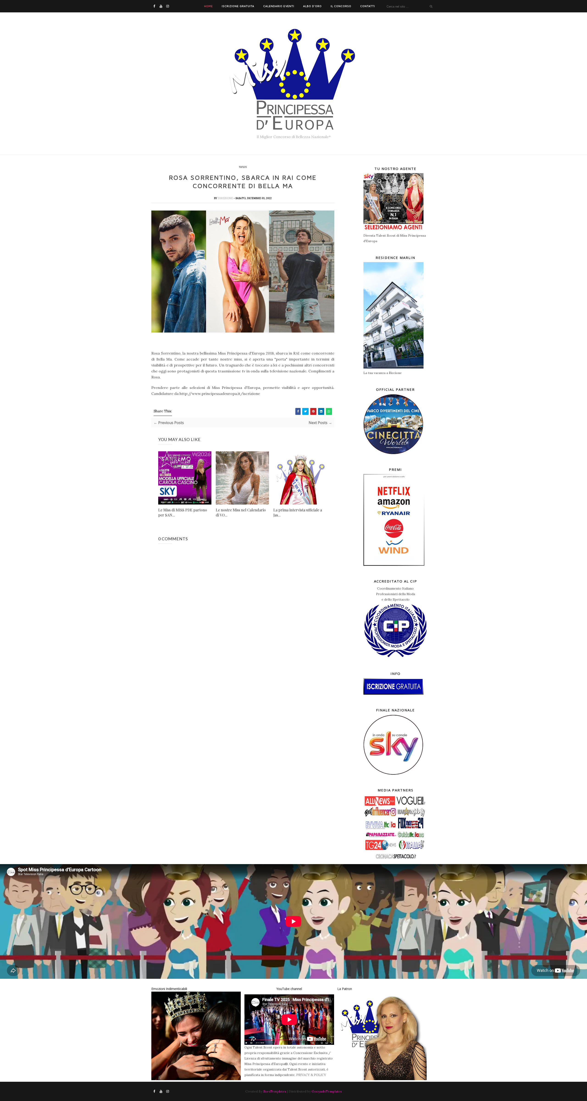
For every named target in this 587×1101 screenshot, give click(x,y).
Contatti (367, 6)
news (243, 167)
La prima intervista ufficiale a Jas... (297, 512)
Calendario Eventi (278, 6)
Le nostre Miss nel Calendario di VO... (241, 512)
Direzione (226, 198)
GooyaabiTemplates (327, 1091)
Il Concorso (341, 6)
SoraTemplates (274, 1091)
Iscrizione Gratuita (238, 6)
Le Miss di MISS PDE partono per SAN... (182, 512)
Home (208, 6)
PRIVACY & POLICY (311, 1075)
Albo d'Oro (312, 6)
